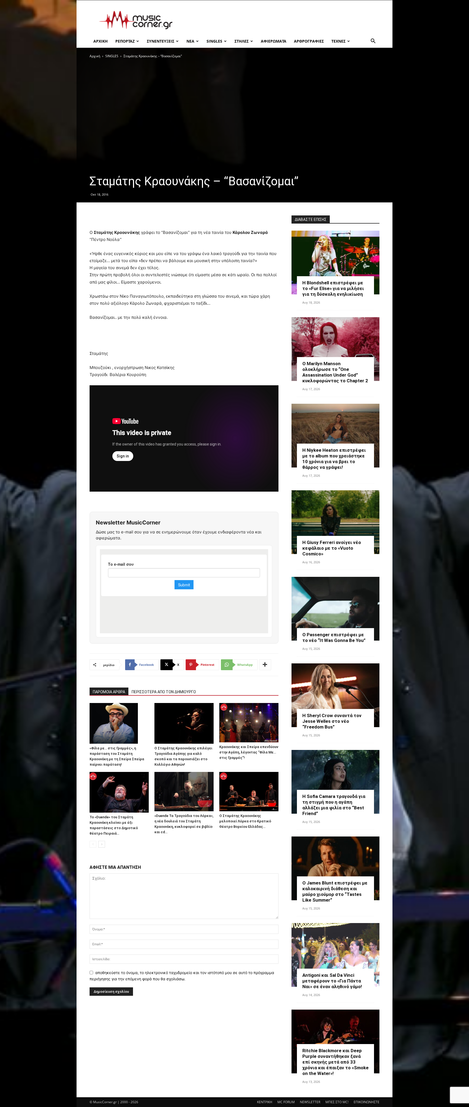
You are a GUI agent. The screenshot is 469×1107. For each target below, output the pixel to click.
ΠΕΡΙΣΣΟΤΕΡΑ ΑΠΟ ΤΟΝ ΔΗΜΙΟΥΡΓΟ (164, 692)
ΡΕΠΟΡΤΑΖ (125, 41)
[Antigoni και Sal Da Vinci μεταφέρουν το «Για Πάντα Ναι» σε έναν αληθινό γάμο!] (335, 955)
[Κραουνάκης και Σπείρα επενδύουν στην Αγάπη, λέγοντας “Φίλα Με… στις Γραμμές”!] (248, 722)
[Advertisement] (280, 20)
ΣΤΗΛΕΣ (241, 41)
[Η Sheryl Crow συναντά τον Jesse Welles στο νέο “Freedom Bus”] (335, 695)
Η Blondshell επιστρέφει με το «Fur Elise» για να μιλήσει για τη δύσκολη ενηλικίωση (333, 288)
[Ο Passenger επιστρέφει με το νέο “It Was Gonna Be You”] (335, 609)
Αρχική (95, 56)
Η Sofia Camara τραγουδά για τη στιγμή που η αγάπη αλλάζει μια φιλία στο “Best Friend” (333, 805)
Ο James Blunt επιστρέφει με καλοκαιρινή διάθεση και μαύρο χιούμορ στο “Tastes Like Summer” (334, 891)
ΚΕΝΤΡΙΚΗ (264, 1102)
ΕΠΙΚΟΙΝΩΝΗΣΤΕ (366, 1102)
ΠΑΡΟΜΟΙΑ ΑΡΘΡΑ (109, 692)
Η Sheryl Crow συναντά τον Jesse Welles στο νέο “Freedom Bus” (332, 721)
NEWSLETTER (310, 1102)
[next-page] (101, 844)
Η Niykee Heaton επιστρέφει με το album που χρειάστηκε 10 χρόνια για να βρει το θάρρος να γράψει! (334, 458)
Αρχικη (100, 41)
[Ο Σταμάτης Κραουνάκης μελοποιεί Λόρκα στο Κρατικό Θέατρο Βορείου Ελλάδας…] (248, 791)
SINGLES (214, 41)
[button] (372, 41)
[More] (265, 664)
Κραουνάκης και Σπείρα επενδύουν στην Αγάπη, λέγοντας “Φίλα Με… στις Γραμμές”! (248, 752)
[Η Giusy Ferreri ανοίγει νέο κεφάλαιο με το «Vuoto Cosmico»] (335, 522)
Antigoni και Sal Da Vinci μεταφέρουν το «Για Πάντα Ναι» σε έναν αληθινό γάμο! (332, 980)
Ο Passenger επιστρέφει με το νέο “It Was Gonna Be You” (334, 637)
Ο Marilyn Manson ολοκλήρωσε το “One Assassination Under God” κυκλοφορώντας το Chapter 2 (335, 372)
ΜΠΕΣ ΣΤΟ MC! (336, 1102)
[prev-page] (93, 844)
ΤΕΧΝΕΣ (338, 41)
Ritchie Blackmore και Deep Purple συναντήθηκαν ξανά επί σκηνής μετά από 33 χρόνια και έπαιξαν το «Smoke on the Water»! (335, 1062)
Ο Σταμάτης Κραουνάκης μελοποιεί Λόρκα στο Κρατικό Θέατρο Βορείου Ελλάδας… (245, 821)
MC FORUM (286, 1102)
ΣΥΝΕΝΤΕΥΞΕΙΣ (160, 41)
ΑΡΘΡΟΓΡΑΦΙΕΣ (309, 41)
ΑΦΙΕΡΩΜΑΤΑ (273, 41)
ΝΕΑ (190, 41)
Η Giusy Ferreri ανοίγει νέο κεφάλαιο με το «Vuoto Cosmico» (331, 548)
